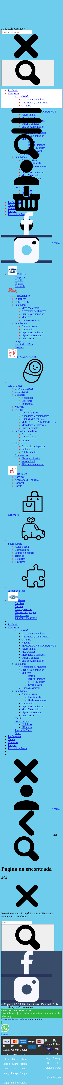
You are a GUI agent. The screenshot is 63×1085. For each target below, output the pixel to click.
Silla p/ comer (22, 615)
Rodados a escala (37, 700)
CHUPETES (22, 391)
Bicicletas (20, 558)
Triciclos (19, 555)
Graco (18, 733)
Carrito (18, 485)
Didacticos (20, 298)
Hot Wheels (34, 697)
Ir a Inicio (13, 90)
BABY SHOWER (31, 412)
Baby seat (20, 476)
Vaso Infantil (28, 461)
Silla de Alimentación (33, 464)
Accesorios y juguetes (33, 446)
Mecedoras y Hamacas (34, 425)
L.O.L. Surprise (36, 681)
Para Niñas (20, 304)
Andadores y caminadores (35, 102)
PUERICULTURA (25, 409)
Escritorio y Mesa (24, 344)
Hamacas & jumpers (25, 612)
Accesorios (27, 397)
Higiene (19, 283)
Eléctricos (20, 561)
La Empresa (14, 736)
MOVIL (19, 406)
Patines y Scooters (24, 552)
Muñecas (26, 317)
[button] (26, 132)
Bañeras (26, 449)
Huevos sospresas (31, 320)
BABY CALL (29, 437)
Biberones (27, 400)
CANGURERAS (24, 388)
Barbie (31, 675)
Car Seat (26, 105)
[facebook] (26, 236)
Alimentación (22, 455)
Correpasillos (22, 549)
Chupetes (20, 277)
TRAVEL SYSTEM (26, 618)
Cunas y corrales (30, 428)
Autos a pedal (22, 546)
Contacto (13, 742)
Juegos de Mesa (23, 730)
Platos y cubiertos (31, 458)
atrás (54, 834)
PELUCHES (22, 301)
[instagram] (26, 261)
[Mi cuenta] (26, 184)
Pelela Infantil (29, 452)
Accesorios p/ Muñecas (34, 310)
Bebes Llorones (36, 678)
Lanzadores (28, 338)
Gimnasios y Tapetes (33, 418)
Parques (19, 341)
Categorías (13, 93)
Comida (19, 280)
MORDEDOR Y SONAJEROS (39, 421)
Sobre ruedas (22, 721)
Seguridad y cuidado (26, 431)
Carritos (19, 606)
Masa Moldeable (30, 307)
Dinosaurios (28, 329)
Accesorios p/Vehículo (33, 99)
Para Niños (21, 323)
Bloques (19, 347)
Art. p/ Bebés (22, 96)
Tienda (11, 739)
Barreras (26, 440)
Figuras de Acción (31, 335)
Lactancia (20, 286)
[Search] (27, 73)
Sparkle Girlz (35, 684)
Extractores (27, 403)
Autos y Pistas (29, 326)
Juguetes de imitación (33, 314)
